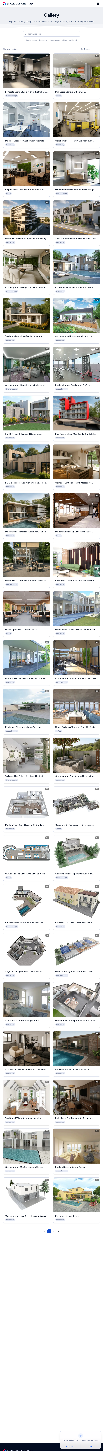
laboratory (43, 40)
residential (73, 40)
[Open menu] (98, 3)
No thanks (70, 1446)
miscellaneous (54, 40)
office (64, 40)
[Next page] (58, 1231)
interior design (31, 40)
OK (91, 1446)
